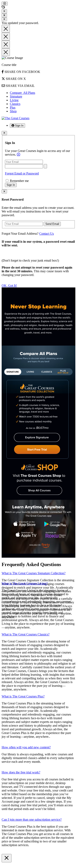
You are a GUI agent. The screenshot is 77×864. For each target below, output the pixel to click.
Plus (12, 107)
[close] (5, 4)
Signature (16, 96)
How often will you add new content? (26, 747)
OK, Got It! (9, 285)
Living (14, 100)
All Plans (22, 92)
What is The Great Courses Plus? (23, 696)
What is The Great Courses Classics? (25, 634)
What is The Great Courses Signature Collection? (34, 573)
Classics (15, 104)
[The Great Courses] (15, 118)
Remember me (19, 181)
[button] (17, 125)
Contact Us (46, 233)
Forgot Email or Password (22, 173)
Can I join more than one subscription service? (32, 819)
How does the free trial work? (21, 772)
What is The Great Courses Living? (25, 583)
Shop (13, 111)
